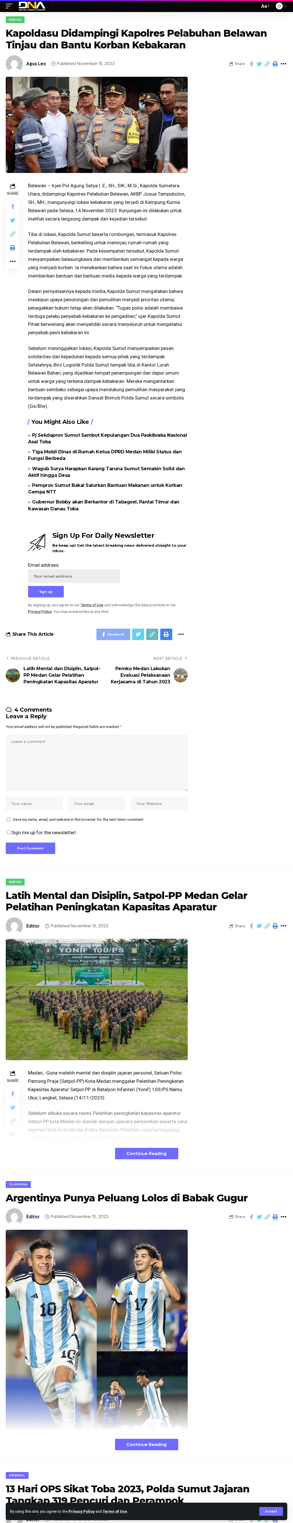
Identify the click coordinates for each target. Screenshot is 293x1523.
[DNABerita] (32, 6)
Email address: (44, 565)
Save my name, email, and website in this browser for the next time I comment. (78, 819)
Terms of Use (115, 1511)
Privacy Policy (81, 1511)
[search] (254, 6)
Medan (15, 19)
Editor (33, 926)
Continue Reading (146, 1153)
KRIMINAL (17, 1475)
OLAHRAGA (18, 1184)
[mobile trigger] (10, 6)
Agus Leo (36, 63)
